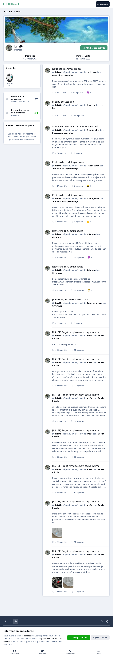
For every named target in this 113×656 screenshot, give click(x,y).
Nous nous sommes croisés (66, 68)
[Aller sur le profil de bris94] (47, 70)
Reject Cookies (100, 637)
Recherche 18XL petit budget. (67, 230)
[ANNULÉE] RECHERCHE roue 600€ (70, 299)
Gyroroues (57, 237)
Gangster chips (94, 303)
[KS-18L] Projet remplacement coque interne (75, 332)
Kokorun (91, 234)
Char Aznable (93, 130)
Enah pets (91, 72)
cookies (27, 635)
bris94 (58, 72)
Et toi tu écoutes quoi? (63, 101)
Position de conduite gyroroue (68, 162)
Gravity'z (91, 105)
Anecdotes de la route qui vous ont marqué (75, 126)
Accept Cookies (80, 637)
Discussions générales (62, 75)
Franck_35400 (93, 165)
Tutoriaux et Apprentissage (65, 168)
